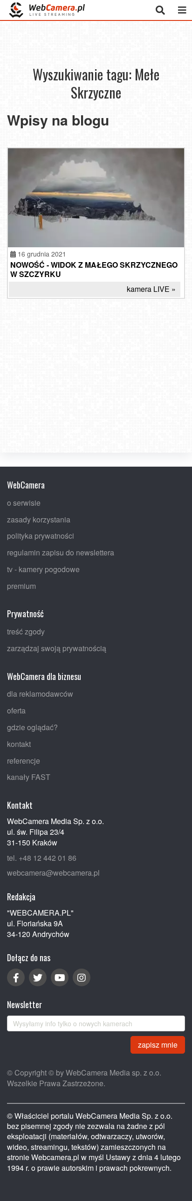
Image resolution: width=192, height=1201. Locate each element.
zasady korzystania (38, 519)
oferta (16, 710)
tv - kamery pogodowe (43, 569)
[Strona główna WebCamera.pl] (47, 10)
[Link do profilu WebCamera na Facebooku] (16, 977)
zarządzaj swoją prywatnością (56, 648)
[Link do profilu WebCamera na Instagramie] (81, 977)
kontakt (19, 744)
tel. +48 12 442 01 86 (41, 857)
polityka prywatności (40, 535)
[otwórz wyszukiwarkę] (160, 10)
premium (21, 586)
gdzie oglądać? (32, 727)
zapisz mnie (158, 1044)
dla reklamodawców (40, 693)
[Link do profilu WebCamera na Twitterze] (38, 977)
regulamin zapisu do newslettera (60, 552)
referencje (23, 760)
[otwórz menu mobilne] (182, 10)
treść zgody (26, 631)
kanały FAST (28, 777)
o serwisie (24, 502)
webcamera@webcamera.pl (53, 872)
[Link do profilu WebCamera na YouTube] (60, 977)
